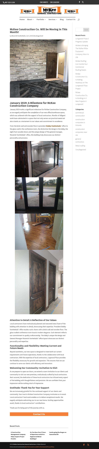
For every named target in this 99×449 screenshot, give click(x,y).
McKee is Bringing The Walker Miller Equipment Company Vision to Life (82, 51)
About (29, 20)
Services (52, 20)
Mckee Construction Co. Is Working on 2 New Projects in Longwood (82, 98)
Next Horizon (28, 447)
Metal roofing (80, 146)
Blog (62, 20)
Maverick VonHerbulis (18, 36)
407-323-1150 (10, 2)
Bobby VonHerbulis (53, 126)
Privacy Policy (50, 447)
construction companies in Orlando (80, 122)
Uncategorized (38, 36)
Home (22, 20)
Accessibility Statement (39, 447)
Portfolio (40, 20)
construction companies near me (81, 132)
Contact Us (70, 20)
